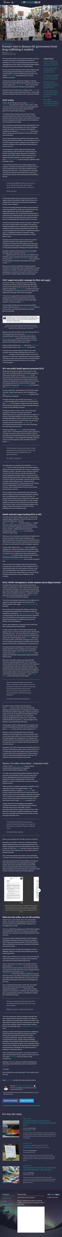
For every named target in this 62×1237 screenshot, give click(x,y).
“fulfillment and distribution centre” (13, 559)
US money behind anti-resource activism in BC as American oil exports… (51, 63)
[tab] (20, 902)
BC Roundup (6, 1207)
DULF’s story (9, 1080)
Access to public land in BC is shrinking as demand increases (51, 70)
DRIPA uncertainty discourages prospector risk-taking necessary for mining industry (51, 84)
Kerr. (36, 729)
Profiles (5, 1201)
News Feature (27, 1119)
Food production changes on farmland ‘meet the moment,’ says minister (51, 77)
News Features (7, 1198)
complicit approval (20, 85)
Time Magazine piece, (24, 131)
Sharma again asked (18, 766)
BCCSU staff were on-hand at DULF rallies (17, 394)
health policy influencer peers (20, 259)
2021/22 (7, 523)
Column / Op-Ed (7, 44)
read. (22, 302)
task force (22, 800)
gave (32, 523)
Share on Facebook (11, 1100)
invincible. (6, 1066)
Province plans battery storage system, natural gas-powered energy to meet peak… (51, 93)
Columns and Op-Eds (8, 1204)
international (35, 345)
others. (9, 262)
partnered (19, 430)
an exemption (26, 422)
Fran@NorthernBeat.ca (27, 1086)
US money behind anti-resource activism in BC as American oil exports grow (39, 1122)
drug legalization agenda (26, 307)
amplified (8, 403)
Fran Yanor (10, 52)
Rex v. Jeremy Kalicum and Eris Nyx (29, 1026)
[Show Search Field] (12, 2)
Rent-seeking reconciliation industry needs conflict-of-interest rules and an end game (51, 102)
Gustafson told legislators (28, 604)
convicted (20, 989)
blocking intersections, (9, 338)
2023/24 (15, 523)
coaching (35, 90)
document (28, 637)
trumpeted (28, 375)
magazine (24, 347)
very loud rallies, (29, 334)
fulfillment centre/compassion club (24, 653)
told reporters (11, 75)
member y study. (12, 387)
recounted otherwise (12, 159)
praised (19, 848)
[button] (3, 890)
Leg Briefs (5, 1210)
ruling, (8, 708)
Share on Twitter (27, 1100)
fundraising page (24, 385)
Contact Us (6, 1213)
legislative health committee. (27, 613)
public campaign (21, 288)
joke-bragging (20, 531)
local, (21, 345)
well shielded (13, 1056)
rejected (22, 547)
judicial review (8, 555)
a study (9, 729)
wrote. (9, 441)
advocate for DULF (18, 966)
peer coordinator (27, 790)
